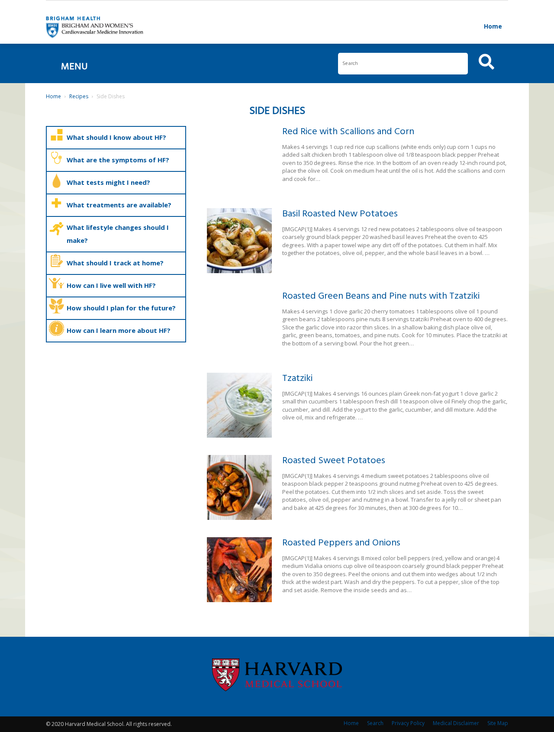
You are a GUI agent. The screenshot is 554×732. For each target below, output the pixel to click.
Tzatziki (297, 378)
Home (493, 26)
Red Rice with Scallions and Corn (348, 131)
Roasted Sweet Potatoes (333, 460)
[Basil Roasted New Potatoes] (239, 240)
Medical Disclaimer (456, 723)
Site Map (497, 723)
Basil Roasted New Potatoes (340, 214)
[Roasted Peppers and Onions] (239, 569)
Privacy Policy (408, 723)
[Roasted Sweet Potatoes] (239, 487)
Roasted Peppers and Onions (341, 543)
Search (375, 723)
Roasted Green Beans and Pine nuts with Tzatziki (381, 296)
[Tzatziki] (239, 405)
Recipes (78, 96)
